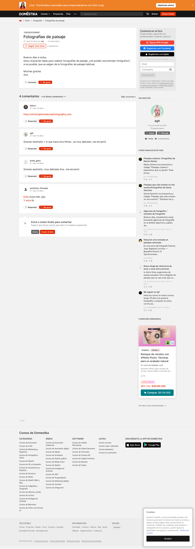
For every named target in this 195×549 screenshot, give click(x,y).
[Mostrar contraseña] (170, 70)
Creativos (51, 527)
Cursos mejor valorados (108, 446)
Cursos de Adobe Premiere (83, 458)
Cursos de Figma (79, 465)
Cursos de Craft (25, 446)
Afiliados (75, 531)
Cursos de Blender (80, 462)
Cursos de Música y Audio (30, 492)
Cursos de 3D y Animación (30, 464)
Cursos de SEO (52, 474)
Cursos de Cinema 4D (81, 455)
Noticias (93, 527)
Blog (99, 527)
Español (117, 527)
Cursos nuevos (105, 443)
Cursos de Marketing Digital (57, 481)
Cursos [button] (44, 14)
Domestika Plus (42, 531)
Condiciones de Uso (166, 83)
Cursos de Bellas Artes (55, 462)
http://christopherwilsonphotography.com (47, 114)
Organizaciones (86, 531)
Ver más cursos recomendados (152, 406)
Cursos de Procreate (80, 452)
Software (78, 438)
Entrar (155, 14)
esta (28, 200)
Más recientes (128, 96)
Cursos (22, 527)
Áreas (49, 438)
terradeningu (152, 176)
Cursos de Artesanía (54, 455)
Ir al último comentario (53, 96)
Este (26, 196)
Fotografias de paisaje (44, 36)
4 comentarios (54, 41)
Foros (27, 20)
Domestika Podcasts (27, 531)
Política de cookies (73, 541)
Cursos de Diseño (26, 461)
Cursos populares (106, 449)
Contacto (85, 527)
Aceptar (168, 539)
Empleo (38, 527)
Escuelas (60, 527)
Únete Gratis (47, 232)
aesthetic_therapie (39, 188)
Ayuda (105, 527)
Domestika (76, 527)
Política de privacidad (57, 541)
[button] (75, 14)
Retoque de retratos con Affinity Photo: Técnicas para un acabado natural (155, 357)
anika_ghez (35, 160)
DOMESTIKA (28, 14)
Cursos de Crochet (53, 484)
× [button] (192, 5)
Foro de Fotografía (31, 32)
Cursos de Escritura (27, 473)
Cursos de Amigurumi (55, 488)
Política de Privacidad (149, 85)
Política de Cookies (166, 85)
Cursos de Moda (26, 477)
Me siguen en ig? (152, 292)
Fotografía (37, 20)
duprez (150, 258)
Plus (68, 14)
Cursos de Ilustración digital (57, 448)
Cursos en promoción (108, 453)
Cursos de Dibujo (53, 452)
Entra (35, 232)
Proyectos (58, 14)
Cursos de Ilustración (28, 443)
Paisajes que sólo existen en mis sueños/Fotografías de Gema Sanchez (159, 187)
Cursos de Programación (56, 478)
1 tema (150, 139)
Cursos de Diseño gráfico (56, 458)
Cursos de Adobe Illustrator (83, 448)
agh (42, 41)
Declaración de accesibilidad (91, 541)
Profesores (98, 531)
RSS (23, 421)
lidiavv (33, 105)
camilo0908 (151, 307)
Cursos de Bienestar (27, 504)
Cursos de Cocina (26, 495)
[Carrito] (147, 14)
